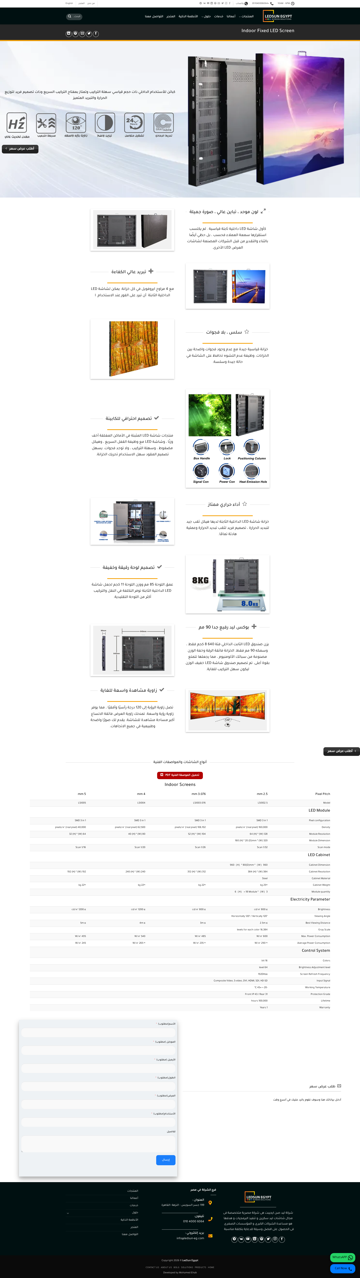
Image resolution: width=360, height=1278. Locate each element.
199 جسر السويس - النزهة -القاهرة (182, 1205)
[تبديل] (68, 1213)
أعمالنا (231, 16)
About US (166, 1268)
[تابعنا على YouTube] (208, 3)
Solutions (187, 1268)
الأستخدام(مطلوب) (164, 1114)
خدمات (218, 16)
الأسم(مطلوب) (167, 1024)
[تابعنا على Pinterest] (215, 3)
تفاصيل (171, 1132)
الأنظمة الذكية (188, 16)
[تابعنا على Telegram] (201, 3)
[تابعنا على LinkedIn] (212, 3)
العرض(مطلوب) (166, 1096)
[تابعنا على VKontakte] (204, 3)
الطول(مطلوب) (167, 1078)
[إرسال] (69, 17)
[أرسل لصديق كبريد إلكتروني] (82, 34)
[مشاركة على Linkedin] (69, 34)
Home (211, 1268)
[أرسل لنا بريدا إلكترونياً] (219, 3)
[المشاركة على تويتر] (89, 34)
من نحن (91, 3)
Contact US (152, 1268)
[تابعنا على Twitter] (222, 3)
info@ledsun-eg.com (190, 1238)
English (69, 3)
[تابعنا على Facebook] (230, 3)
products (200, 1268)
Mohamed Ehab (188, 1273)
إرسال (166, 1160)
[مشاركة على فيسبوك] (96, 34)
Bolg (176, 1268)
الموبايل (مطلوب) (165, 1042)
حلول (207, 16)
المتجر (82, 3)
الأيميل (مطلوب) (166, 1060)
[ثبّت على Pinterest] (75, 34)
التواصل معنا (154, 16)
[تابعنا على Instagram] (226, 3)
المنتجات (248, 16)
